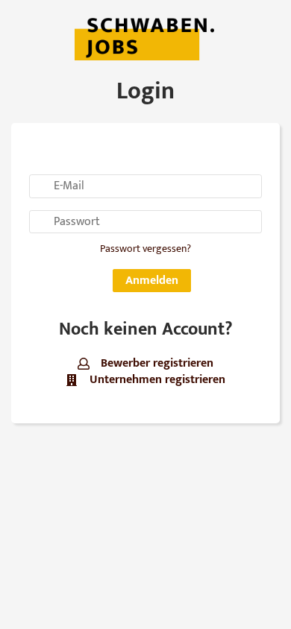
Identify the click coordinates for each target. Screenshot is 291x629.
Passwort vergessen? (145, 249)
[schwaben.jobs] (145, 38)
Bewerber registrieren (155, 363)
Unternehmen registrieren (156, 380)
